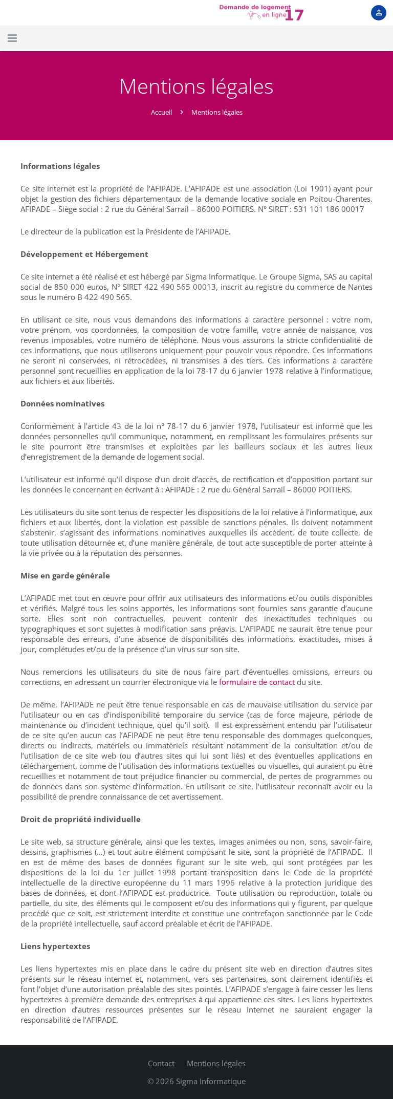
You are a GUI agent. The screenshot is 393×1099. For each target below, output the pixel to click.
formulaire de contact (257, 682)
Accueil (161, 112)
